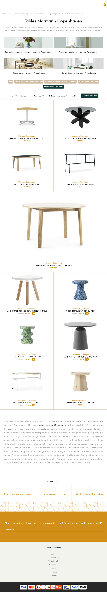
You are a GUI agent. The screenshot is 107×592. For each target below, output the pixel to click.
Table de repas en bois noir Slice (27, 184)
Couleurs (23, 96)
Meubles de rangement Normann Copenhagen (60, 82)
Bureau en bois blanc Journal (26, 402)
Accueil (5, 14)
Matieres (37, 96)
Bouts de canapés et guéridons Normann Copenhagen (28, 52)
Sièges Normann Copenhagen (88, 82)
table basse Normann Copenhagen (49, 425)
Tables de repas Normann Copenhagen (79, 73)
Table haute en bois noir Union (80, 184)
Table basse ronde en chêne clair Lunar (26, 138)
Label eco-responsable (56, 96)
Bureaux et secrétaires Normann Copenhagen (78, 52)
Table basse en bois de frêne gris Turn (80, 357)
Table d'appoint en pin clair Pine (80, 402)
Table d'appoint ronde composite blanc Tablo (27, 311)
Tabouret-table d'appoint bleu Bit (80, 311)
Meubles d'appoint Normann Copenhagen (29, 82)
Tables (10, 82)
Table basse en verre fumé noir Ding (80, 138)
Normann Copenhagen (21, 14)
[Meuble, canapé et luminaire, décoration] (53, 5)
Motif (74, 96)
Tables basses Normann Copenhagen (29, 73)
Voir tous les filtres (89, 95)
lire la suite (53, 33)
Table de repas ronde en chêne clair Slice (53, 265)
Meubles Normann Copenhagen (46, 14)
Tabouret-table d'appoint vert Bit (27, 357)
